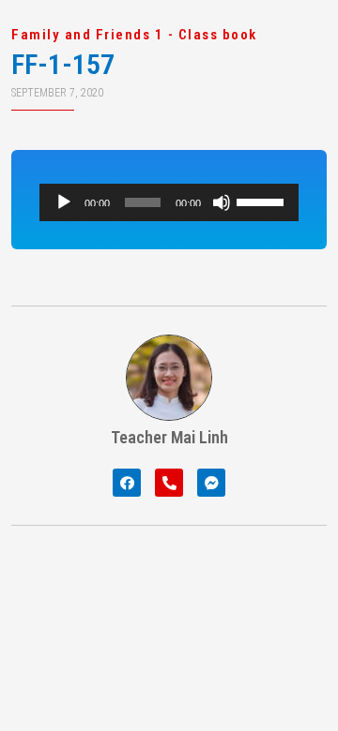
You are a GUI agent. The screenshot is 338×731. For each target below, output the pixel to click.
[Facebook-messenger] (211, 483)
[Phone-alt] (169, 483)
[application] (169, 202)
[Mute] (221, 202)
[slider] (263, 200)
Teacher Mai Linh (169, 437)
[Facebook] (127, 483)
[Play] (63, 202)
